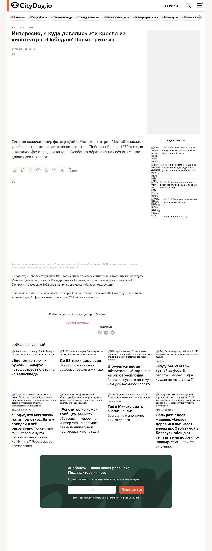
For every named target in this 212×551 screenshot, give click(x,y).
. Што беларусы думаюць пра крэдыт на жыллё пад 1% (175, 373)
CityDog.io (17, 49)
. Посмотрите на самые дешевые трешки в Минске (81, 365)
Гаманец (160, 361)
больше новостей (174, 216)
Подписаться (131, 490)
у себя (17, 147)
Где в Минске (114, 401)
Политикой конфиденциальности (124, 497)
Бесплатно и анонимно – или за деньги (127, 413)
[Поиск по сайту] (188, 5)
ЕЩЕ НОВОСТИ (176, 140)
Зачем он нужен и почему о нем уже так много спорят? (130, 375)
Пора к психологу (21, 410)
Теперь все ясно (164, 410)
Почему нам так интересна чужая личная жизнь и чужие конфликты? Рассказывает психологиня (33, 430)
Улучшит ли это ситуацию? (177, 431)
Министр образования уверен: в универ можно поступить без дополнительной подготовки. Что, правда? (80, 420)
